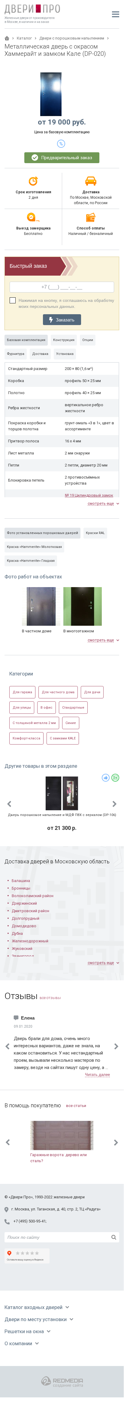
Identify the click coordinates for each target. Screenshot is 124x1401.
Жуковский (22, 948)
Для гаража (22, 692)
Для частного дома (58, 692)
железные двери (69, 1197)
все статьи (76, 1106)
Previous (9, 803)
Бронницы (21, 888)
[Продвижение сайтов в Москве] (62, 1381)
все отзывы (50, 997)
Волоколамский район (32, 895)
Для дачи (92, 692)
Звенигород (23, 956)
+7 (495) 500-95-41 (30, 1221)
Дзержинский (24, 903)
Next (114, 803)
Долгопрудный (25, 918)
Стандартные (73, 708)
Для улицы (22, 708)
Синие (70, 723)
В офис (47, 708)
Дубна (17, 933)
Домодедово (24, 926)
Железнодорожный (30, 941)
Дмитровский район (30, 911)
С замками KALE (63, 738)
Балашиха (21, 880)
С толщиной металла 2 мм (34, 723)
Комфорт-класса (26, 738)
